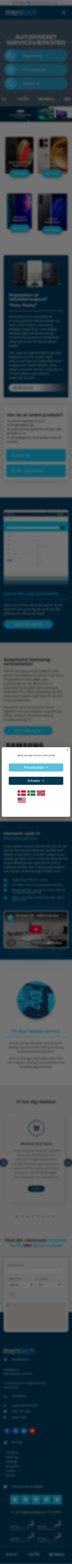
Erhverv (34, 780)
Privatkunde (34, 767)
